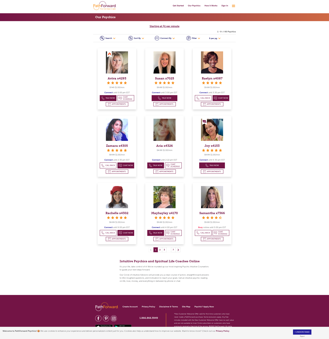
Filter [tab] (194, 38)
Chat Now (223, 98)
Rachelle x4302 (117, 213)
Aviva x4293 (117, 78)
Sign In (224, 5)
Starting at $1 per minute (164, 26)
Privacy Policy (223, 331)
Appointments (119, 104)
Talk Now (110, 98)
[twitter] (106, 318)
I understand (302, 332)
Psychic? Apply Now (204, 306)
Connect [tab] (165, 38)
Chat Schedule (127, 98)
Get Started (178, 5)
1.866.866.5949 (148, 317)
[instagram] (114, 318)
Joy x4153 (212, 146)
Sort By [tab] (137, 38)
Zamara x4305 (117, 146)
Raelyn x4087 (212, 78)
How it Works (210, 5)
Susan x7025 (164, 78)
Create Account (130, 306)
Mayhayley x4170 (164, 213)
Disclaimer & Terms (168, 306)
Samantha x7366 (212, 213)
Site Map (186, 306)
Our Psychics (194, 5)
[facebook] (98, 318)
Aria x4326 (164, 146)
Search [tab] (109, 38)
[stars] (117, 83)
